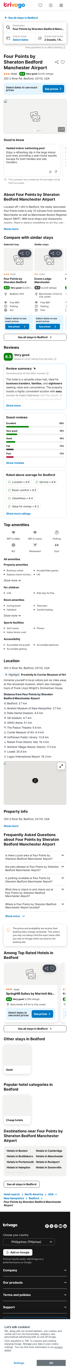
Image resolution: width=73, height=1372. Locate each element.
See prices (51, 88)
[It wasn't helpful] (56, 171)
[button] (35, 27)
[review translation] (55, 359)
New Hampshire (14, 1198)
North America (34, 1194)
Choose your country (15, 1235)
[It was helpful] (50, 171)
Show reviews (15, 462)
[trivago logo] (14, 5)
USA (51, 1194)
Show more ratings (18, 513)
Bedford (34, 1198)
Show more (11, 228)
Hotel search (12, 1194)
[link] (40, 5)
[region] (35, 116)
